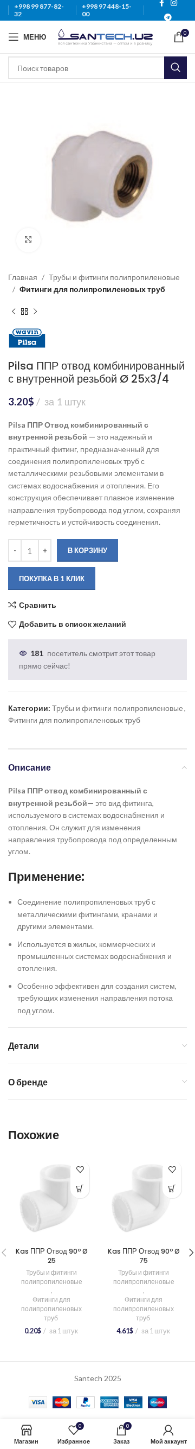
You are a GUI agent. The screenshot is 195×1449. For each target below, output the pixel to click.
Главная (22, 277)
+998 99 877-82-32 (39, 10)
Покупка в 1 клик (51, 578)
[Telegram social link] (168, 17)
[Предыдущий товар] (13, 311)
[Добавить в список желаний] (79, 1169)
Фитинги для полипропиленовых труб (93, 289)
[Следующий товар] (35, 311)
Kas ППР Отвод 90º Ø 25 (52, 1256)
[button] (79, 1188)
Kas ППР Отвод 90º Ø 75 (144, 1256)
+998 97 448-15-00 (107, 10)
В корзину (87, 550)
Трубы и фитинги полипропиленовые (114, 277)
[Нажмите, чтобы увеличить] (28, 240)
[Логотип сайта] (105, 36)
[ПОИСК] (175, 67)
